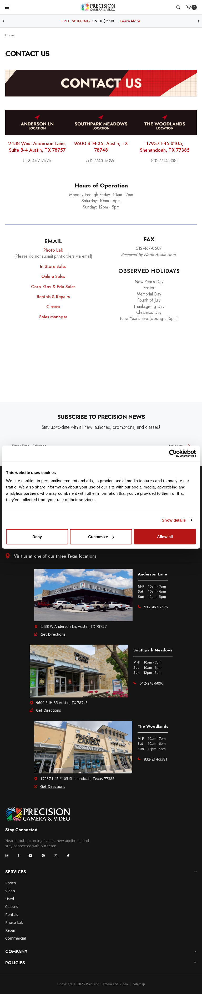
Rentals (11, 914)
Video (10, 890)
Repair (10, 930)
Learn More (142, 21)
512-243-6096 (151, 683)
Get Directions (53, 634)
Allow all (165, 536)
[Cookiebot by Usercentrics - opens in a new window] (173, 453)
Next (199, 21)
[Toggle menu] (7, 7)
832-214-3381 (156, 759)
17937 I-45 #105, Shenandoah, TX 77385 (165, 147)
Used (9, 898)
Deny (37, 536)
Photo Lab (14, 922)
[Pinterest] (43, 855)
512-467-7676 (156, 606)
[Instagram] (6, 855)
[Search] (178, 7)
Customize (98, 536)
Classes (11, 906)
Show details (174, 520)
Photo (10, 882)
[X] (55, 855)
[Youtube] (30, 855)
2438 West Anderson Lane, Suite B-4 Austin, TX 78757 (37, 147)
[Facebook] (18, 855)
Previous (3, 21)
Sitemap (139, 984)
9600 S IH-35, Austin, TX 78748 (101, 147)
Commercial (15, 938)
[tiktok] (68, 855)
